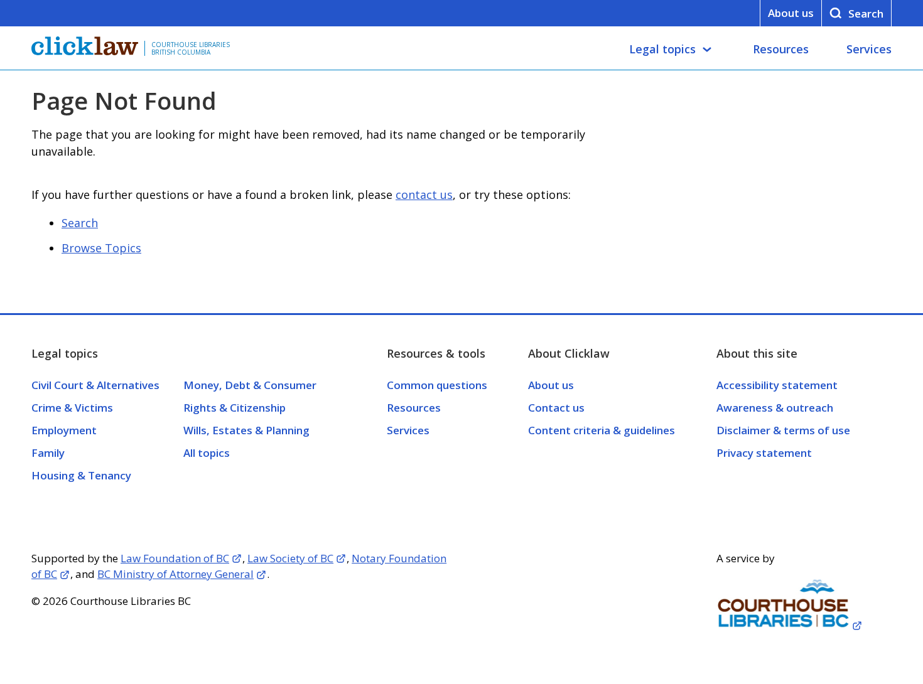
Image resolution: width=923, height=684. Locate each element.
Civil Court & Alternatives (95, 385)
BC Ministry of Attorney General (175, 574)
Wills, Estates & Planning (246, 430)
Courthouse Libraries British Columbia (190, 48)
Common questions (437, 385)
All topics (206, 453)
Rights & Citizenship (234, 407)
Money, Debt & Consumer (249, 385)
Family (48, 453)
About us (791, 13)
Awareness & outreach (774, 407)
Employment (64, 430)
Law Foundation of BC (175, 558)
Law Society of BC (290, 558)
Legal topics (662, 48)
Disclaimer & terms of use (783, 430)
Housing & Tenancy (81, 475)
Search (80, 222)
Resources (781, 48)
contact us (424, 194)
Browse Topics (101, 247)
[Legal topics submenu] (707, 49)
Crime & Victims (72, 407)
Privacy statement (764, 453)
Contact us (556, 407)
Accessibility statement (777, 385)
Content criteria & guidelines (601, 430)
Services (869, 48)
